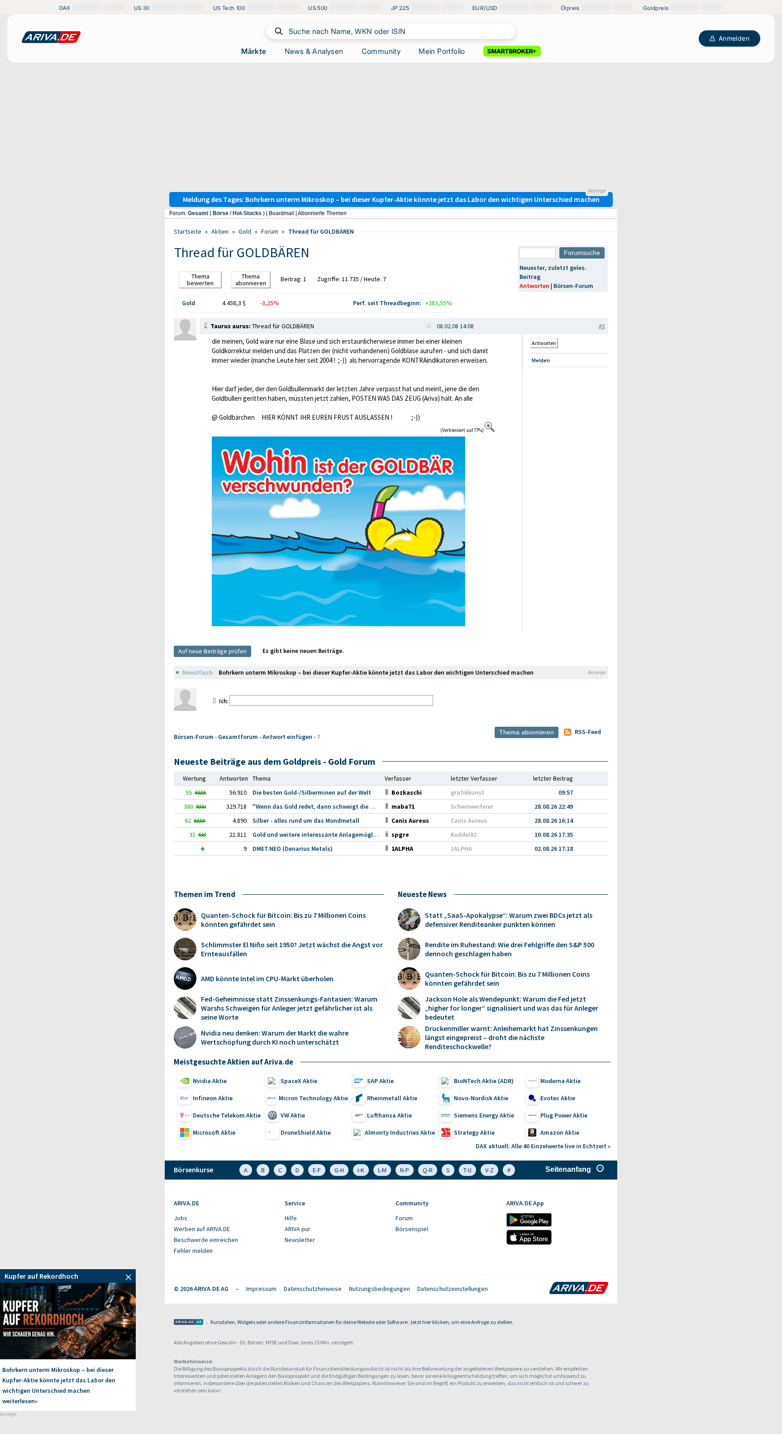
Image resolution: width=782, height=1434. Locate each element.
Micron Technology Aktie (313, 1098)
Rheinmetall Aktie (392, 1098)
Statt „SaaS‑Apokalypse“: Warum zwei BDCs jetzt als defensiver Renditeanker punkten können (508, 920)
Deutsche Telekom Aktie (227, 1115)
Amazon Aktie (559, 1132)
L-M (382, 1170)
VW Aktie (293, 1115)
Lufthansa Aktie (389, 1115)
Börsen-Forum (573, 286)
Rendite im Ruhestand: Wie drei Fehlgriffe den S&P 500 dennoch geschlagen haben (509, 949)
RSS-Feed (588, 732)
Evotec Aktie (557, 1098)
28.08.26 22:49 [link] (553, 806)
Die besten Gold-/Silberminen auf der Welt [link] (312, 792)
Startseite (187, 231)
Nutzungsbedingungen (379, 1289)
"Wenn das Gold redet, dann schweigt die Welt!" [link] (320, 806)
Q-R (428, 1170)
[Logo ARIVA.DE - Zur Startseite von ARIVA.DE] (578, 1288)
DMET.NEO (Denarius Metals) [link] (293, 848)
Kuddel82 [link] (464, 834)
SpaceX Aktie (299, 1081)
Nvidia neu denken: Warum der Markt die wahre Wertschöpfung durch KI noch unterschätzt (274, 1037)
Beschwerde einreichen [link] (206, 1240)
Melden (541, 360)
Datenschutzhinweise (313, 1289)
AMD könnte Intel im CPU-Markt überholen (267, 978)
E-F (317, 1170)
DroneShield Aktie (306, 1132)
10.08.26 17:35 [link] (553, 834)
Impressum (261, 1289)
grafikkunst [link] (467, 792)
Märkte (253, 51)
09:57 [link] (565, 792)
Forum (269, 231)
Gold (244, 231)
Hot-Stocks (247, 213)
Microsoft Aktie (214, 1132)
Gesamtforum (238, 737)
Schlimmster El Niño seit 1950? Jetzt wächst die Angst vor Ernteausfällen (292, 949)
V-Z (489, 1170)
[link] (185, 338)
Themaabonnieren (250, 279)
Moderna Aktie (560, 1081)
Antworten (534, 286)
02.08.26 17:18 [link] (553, 848)
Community (381, 51)
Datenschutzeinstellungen (452, 1289)
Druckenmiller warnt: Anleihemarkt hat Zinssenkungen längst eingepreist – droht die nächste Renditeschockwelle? (511, 1037)
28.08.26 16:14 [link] (553, 820)
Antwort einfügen (287, 737)
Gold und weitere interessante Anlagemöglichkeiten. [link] (327, 834)
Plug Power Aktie (563, 1115)
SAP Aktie (380, 1081)
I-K (361, 1170)
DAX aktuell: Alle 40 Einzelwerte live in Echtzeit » (543, 1146)
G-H (339, 1170)
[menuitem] (225, 1218)
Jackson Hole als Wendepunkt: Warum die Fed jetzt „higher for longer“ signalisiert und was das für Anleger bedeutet (511, 1008)
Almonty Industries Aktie (400, 1132)
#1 (601, 326)
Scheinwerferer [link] (472, 806)
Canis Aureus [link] (469, 820)
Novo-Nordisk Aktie (481, 1098)
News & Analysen (314, 51)
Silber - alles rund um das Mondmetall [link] (306, 820)
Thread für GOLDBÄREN (321, 231)
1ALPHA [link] (461, 848)
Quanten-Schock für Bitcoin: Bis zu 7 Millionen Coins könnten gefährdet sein (283, 920)
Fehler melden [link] (193, 1251)
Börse (221, 213)
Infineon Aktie (213, 1098)
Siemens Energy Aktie (484, 1115)
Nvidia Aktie (210, 1081)
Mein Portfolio (442, 51)
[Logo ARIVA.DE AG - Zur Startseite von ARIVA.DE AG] (188, 1323)
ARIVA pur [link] (297, 1229)
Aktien (220, 231)
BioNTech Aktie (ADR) (484, 1081)
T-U (467, 1170)
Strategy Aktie (474, 1132)
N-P (404, 1170)
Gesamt (198, 213)
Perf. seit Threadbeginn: (387, 303)
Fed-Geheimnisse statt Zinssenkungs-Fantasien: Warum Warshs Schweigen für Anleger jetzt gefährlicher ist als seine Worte (289, 1008)
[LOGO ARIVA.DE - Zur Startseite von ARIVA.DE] (51, 37)
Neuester (532, 268)
